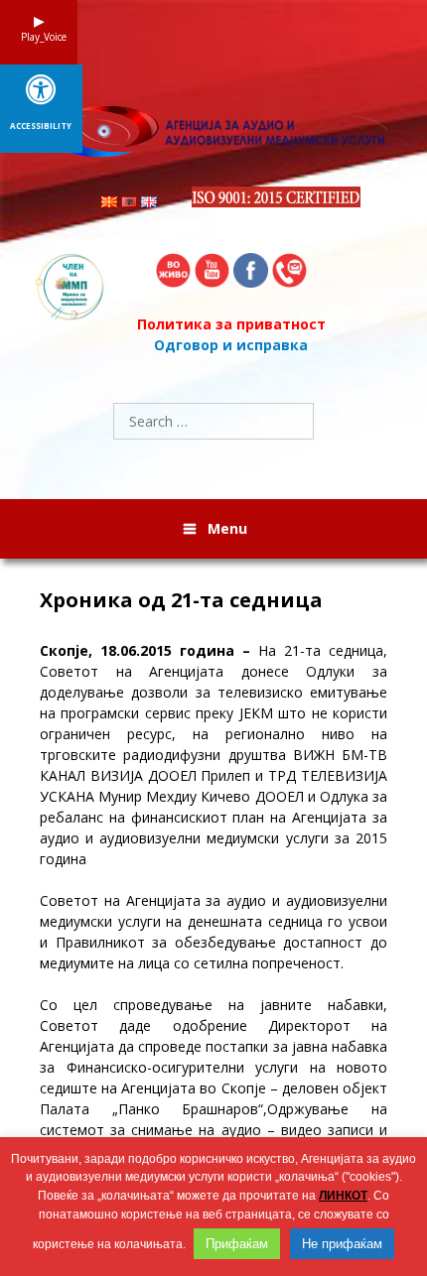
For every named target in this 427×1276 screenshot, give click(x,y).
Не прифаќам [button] (342, 1243)
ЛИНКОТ (343, 1196)
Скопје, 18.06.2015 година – (145, 650)
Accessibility (40, 126)
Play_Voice (39, 37)
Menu (227, 528)
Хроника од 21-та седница (181, 600)
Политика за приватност (231, 324)
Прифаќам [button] (237, 1243)
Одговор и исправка (231, 344)
